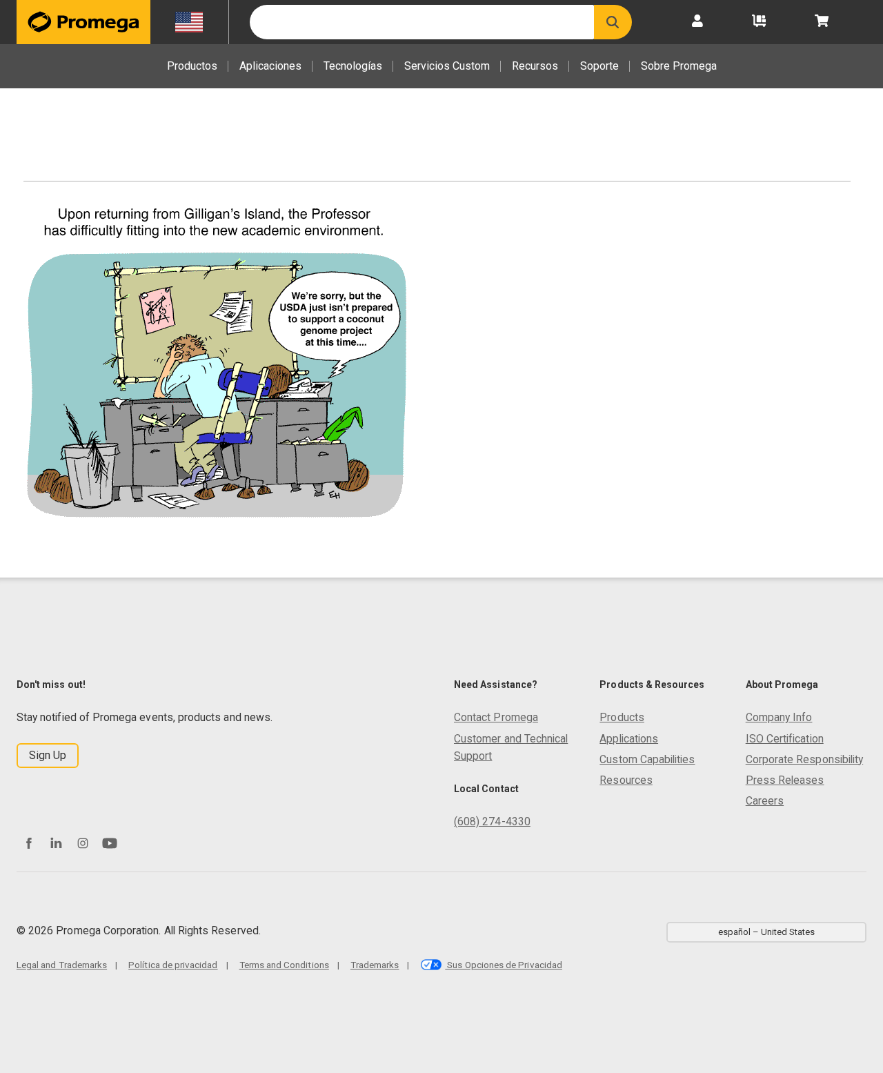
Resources (626, 780)
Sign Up (47, 755)
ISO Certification (785, 738)
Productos (192, 65)
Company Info (779, 717)
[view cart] (822, 22)
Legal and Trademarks (62, 964)
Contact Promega (496, 717)
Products (621, 717)
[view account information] (697, 22)
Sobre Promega (679, 65)
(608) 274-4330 (492, 821)
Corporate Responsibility (804, 759)
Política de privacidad (172, 964)
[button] (613, 22)
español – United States (766, 932)
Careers (765, 800)
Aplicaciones (270, 65)
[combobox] (422, 22)
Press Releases (785, 780)
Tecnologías (353, 65)
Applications (628, 738)
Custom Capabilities (647, 759)
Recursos (535, 65)
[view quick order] (759, 22)
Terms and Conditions (284, 964)
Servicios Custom (447, 65)
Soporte (599, 65)
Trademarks (374, 964)
